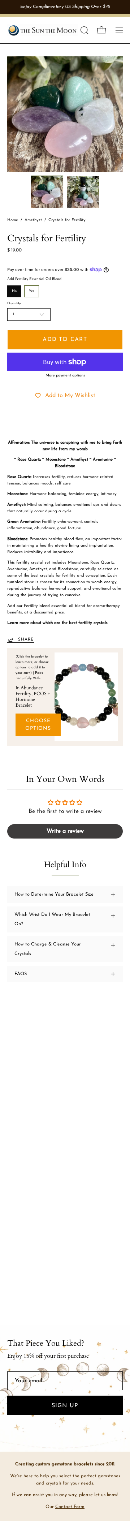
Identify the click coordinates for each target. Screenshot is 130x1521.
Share (26, 639)
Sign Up (65, 1406)
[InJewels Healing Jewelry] (42, 30)
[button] (84, 30)
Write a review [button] (65, 831)
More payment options (65, 376)
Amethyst (33, 220)
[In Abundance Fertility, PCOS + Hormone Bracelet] (86, 696)
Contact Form (69, 1506)
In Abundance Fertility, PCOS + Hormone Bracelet (33, 696)
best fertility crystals (88, 623)
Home (12, 220)
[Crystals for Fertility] (47, 192)
